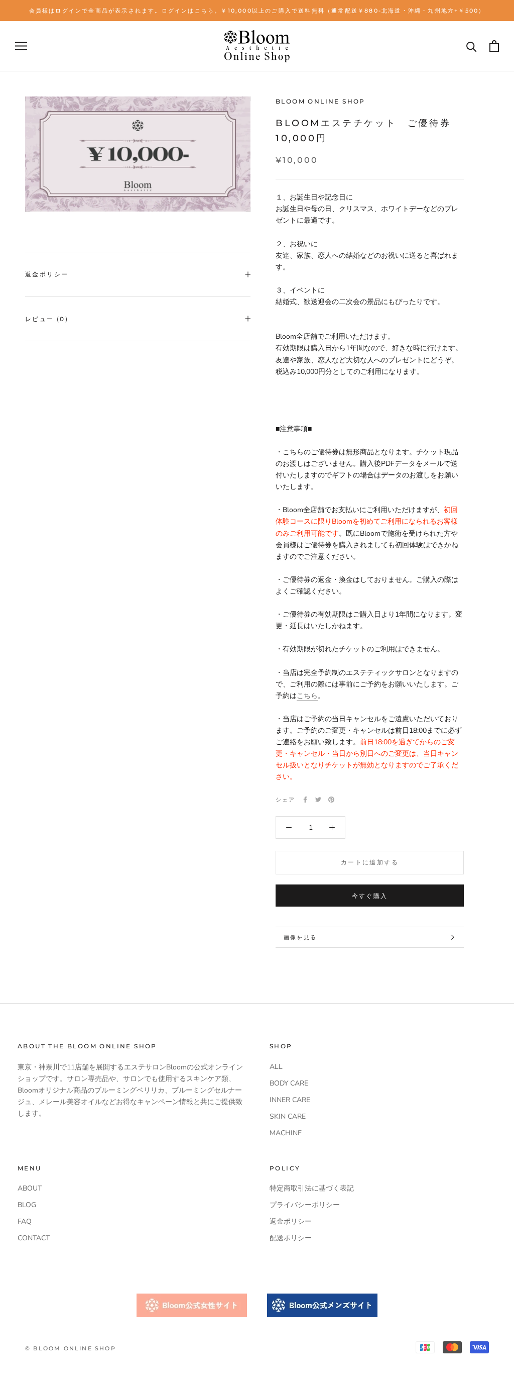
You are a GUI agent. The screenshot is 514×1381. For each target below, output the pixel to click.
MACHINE (286, 1133)
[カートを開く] (494, 46)
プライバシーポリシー (305, 1205)
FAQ (25, 1221)
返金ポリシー (46, 274)
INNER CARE (290, 1100)
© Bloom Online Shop (70, 1348)
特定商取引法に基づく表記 (312, 1188)
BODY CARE (289, 1083)
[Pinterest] (331, 800)
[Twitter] (318, 800)
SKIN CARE (288, 1116)
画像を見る (300, 937)
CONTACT (34, 1238)
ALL (276, 1066)
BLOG (27, 1205)
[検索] (471, 46)
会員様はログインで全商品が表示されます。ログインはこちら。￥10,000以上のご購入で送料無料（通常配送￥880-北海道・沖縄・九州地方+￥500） (257, 10)
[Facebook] (305, 800)
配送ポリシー (291, 1238)
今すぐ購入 (370, 896)
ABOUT (30, 1188)
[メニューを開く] (21, 46)
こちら (307, 696)
